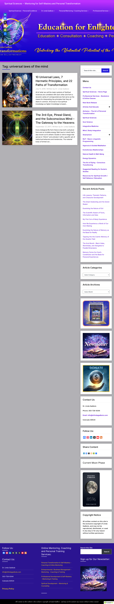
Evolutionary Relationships (93, 150)
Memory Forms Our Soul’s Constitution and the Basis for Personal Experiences (93, 254)
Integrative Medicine (90, 126)
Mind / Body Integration (92, 130)
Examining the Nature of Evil (93, 208)
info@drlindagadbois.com (11, 572)
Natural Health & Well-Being (93, 154)
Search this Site (86, 548)
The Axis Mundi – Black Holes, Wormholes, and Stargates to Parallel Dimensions (94, 245)
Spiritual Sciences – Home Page (95, 92)
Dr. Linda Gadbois (47, 11)
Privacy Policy (8, 589)
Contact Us (87, 87)
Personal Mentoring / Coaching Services (73, 11)
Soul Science (88, 122)
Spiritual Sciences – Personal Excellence (23, 11)
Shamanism (87, 135)
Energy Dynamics (89, 158)
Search (106, 552)
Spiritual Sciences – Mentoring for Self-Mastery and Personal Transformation (42, 3)
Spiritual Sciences (90, 118)
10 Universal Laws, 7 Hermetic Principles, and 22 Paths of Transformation (54, 81)
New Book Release (90, 103)
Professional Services (100, 11)
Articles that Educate (91, 107)
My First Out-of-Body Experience (95, 219)
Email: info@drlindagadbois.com (95, 415)
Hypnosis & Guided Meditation (94, 145)
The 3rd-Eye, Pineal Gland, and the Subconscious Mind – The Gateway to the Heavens (55, 118)
